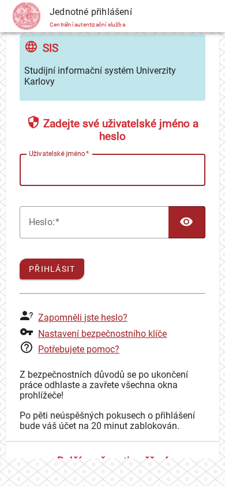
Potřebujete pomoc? (78, 349)
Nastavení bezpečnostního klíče (102, 333)
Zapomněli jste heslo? (82, 317)
